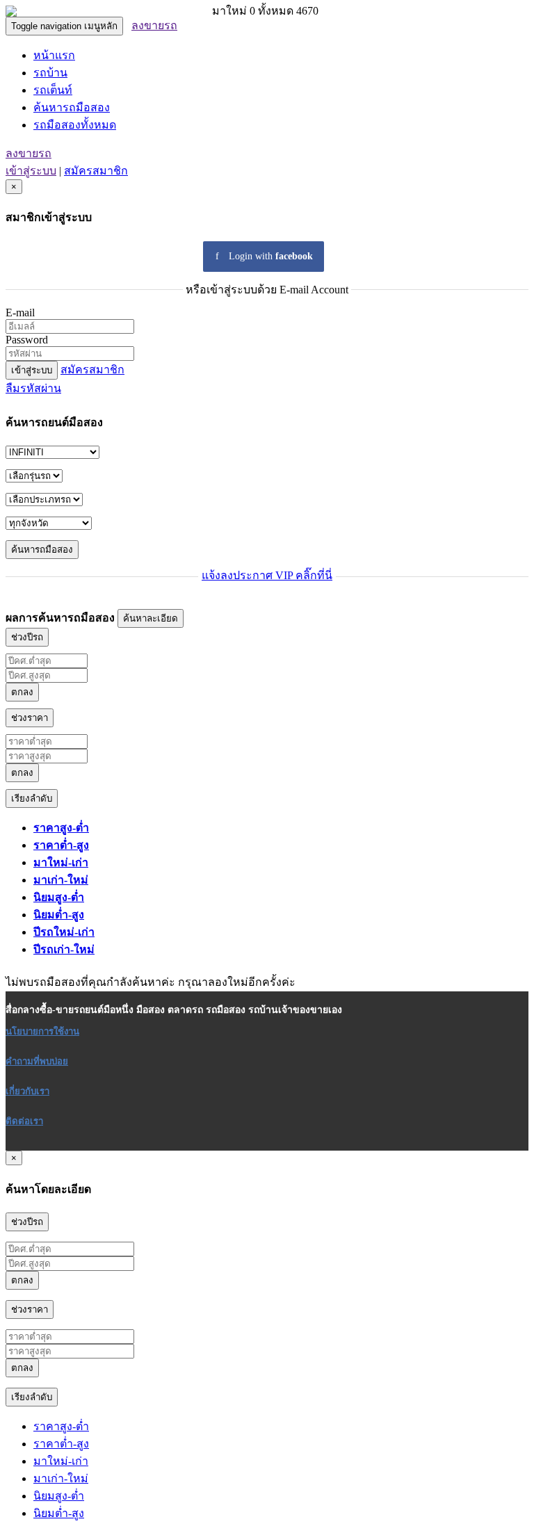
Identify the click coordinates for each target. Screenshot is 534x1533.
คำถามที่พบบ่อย (37, 1061)
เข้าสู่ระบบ (31, 171)
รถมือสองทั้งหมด (74, 125)
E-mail (20, 312)
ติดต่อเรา (24, 1121)
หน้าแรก (54, 55)
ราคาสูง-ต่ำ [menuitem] (61, 828)
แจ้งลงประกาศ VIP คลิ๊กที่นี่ (267, 575)
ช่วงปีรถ (27, 637)
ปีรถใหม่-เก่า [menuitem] (64, 932)
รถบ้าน (50, 73)
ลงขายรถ (154, 25)
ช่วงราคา (29, 718)
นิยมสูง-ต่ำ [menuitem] (58, 897)
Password (27, 340)
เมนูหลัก (64, 26)
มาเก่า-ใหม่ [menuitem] (60, 880)
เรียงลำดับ (31, 798)
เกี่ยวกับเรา (27, 1091)
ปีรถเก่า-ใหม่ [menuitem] (64, 949)
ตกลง (22, 692)
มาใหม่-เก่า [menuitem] (60, 862)
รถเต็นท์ (52, 90)
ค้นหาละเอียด (150, 618)
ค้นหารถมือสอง (71, 107)
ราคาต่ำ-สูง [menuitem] (61, 845)
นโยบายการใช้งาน (42, 1031)
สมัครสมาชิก (96, 171)
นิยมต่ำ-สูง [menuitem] (58, 914)
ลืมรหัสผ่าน (33, 388)
